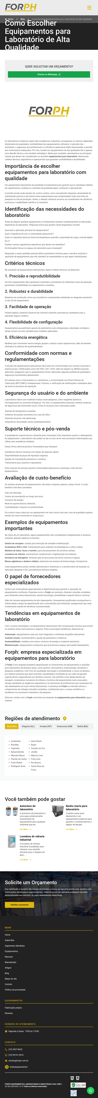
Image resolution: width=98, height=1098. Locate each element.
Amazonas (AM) (64, 726)
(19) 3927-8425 (15, 1049)
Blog (7, 973)
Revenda (9, 1013)
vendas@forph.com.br (18, 1060)
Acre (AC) (11, 726)
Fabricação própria (13, 1008)
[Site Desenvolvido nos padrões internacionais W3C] (77, 1078)
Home (7, 935)
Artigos (8, 968)
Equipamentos (11, 951)
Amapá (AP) (45, 726)
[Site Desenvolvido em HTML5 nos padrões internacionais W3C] (72, 1078)
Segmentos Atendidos (15, 946)
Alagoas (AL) (28, 726)
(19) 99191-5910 (15, 1055)
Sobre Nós (9, 940)
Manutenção (10, 962)
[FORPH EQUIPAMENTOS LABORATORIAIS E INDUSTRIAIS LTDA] (21, 10)
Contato (8, 984)
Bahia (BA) (82, 726)
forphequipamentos (7, 1067)
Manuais (9, 957)
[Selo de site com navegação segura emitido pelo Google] (78, 1085)
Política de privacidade (15, 990)
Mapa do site (11, 979)
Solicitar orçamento (19, 905)
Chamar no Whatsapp (47, 74)
